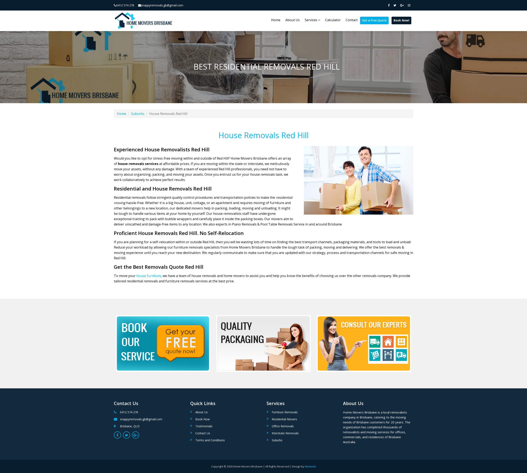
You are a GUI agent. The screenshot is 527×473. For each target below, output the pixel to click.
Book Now (202, 419)
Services (311, 20)
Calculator (333, 20)
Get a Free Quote (374, 20)
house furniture (148, 275)
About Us (292, 20)
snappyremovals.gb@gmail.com (162, 5)
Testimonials (203, 426)
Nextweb (310, 466)
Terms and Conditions (210, 440)
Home (275, 20)
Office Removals (283, 426)
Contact (352, 20)
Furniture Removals (285, 412)
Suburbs (137, 113)
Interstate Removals (285, 433)
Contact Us (202, 433)
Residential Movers (284, 419)
